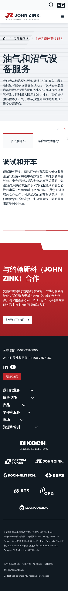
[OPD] (47, 491)
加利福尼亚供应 (12, 563)
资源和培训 (11, 427)
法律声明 (26, 563)
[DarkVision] (34, 507)
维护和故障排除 (48, 141)
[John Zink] (49, 461)
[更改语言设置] (61, 5)
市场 (6, 419)
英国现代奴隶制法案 (14, 570)
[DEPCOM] (15, 461)
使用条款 (37, 563)
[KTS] (22, 490)
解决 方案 (10, 397)
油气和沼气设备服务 (49, 39)
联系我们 (12, 376)
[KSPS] (55, 475)
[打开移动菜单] (63, 16)
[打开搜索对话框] (51, 5)
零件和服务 (21, 39)
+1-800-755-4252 (40, 358)
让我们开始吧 (15, 320)
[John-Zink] (4, 39)
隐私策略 (49, 563)
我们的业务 (11, 390)
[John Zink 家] (22, 16)
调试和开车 (18, 141)
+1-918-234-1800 (27, 350)
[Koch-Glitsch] (19, 475)
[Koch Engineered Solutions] (34, 445)
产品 (6, 405)
